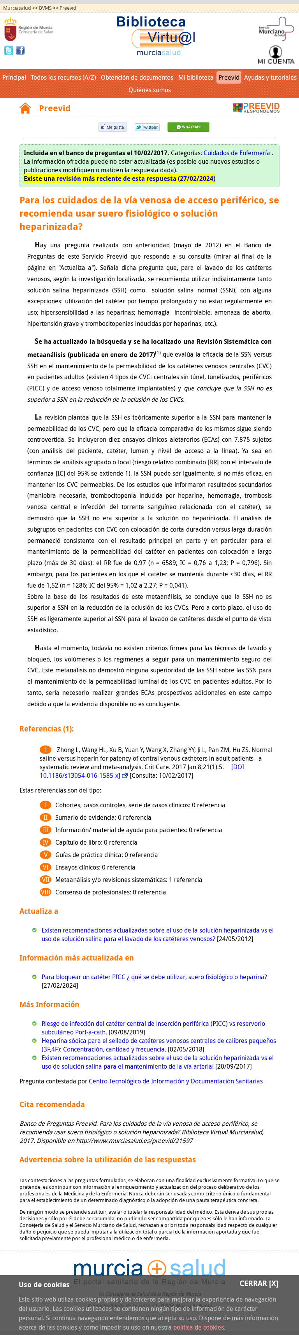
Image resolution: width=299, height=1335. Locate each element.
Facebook (20, 49)
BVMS (45, 8)
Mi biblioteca (196, 77)
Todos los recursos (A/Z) (63, 77)
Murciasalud (17, 8)
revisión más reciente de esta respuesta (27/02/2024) (135, 178)
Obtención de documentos (137, 77)
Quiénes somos (149, 90)
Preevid (68, 8)
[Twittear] (147, 128)
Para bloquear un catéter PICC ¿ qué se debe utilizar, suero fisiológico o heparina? (154, 977)
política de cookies (198, 1327)
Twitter (10, 49)
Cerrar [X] (258, 1283)
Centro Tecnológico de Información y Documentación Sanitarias (176, 1081)
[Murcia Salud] (188, 129)
